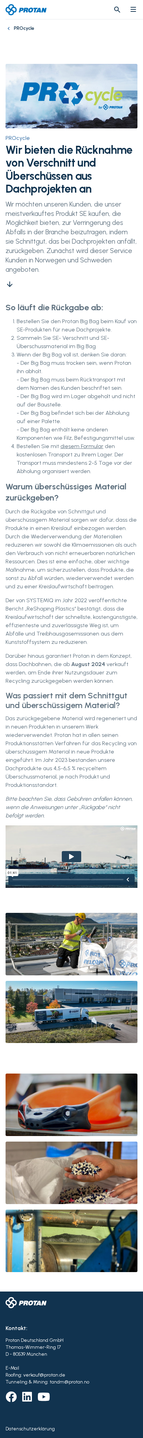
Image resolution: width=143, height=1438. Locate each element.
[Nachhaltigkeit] (10, 32)
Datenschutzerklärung (30, 1429)
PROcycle (18, 138)
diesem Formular (81, 446)
